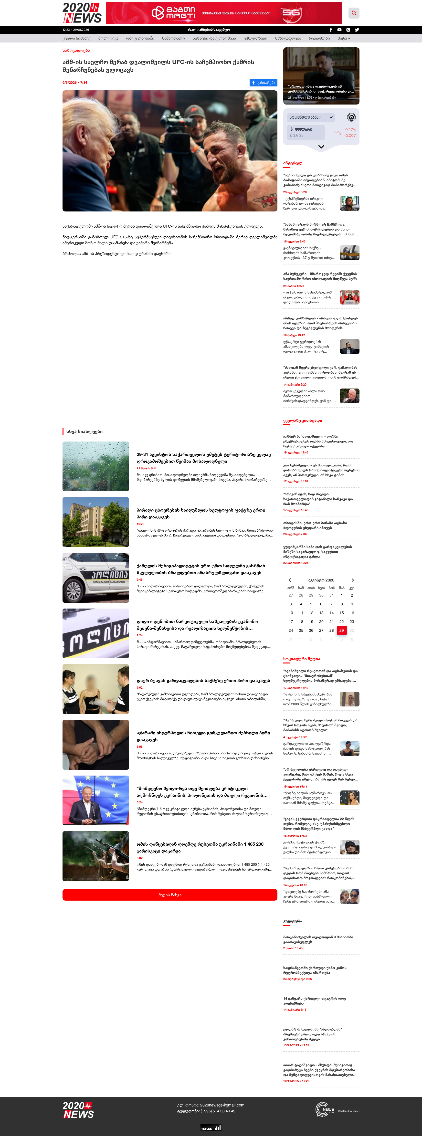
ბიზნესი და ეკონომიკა (214, 38)
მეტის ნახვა (169, 894)
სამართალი (173, 38)
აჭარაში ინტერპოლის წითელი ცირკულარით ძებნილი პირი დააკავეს (203, 736)
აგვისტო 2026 (321, 580)
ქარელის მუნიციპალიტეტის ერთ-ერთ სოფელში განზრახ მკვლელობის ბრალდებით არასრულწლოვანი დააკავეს (201, 569)
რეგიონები (319, 38)
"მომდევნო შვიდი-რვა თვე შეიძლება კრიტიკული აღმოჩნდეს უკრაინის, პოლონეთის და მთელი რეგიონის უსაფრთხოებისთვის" (200, 792)
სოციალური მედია (301, 658)
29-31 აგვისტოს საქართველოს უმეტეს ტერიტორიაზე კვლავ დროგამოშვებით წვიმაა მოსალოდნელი (204, 458)
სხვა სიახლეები (84, 431)
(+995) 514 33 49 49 (218, 1110)
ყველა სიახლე (77, 38)
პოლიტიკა (108, 38)
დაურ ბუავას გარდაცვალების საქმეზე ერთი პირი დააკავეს (203, 680)
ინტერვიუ (293, 162)
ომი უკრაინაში (140, 38)
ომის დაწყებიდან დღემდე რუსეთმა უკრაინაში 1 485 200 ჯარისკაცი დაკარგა (200, 847)
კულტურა (292, 920)
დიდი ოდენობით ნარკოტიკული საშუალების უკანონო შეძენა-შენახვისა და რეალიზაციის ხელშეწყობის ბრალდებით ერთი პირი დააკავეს (197, 625)
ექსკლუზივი (255, 38)
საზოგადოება (288, 38)
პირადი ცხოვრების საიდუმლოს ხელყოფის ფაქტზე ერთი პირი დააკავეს (201, 513)
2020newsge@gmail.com (222, 1105)
